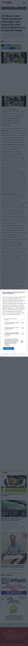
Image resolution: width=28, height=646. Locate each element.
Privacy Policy (22, 353)
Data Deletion (5, 353)
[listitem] (14, 319)
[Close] (25, 292)
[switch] (22, 323)
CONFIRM (8, 348)
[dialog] (14, 323)
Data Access (14, 353)
